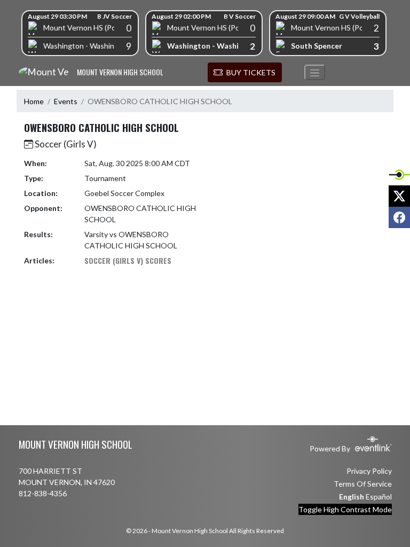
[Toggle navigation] (314, 72)
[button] (245, 72)
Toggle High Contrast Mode (345, 509)
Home (34, 101)
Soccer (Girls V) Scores (127, 260)
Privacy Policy (369, 470)
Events (65, 101)
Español (379, 496)
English (351, 496)
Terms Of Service (363, 483)
